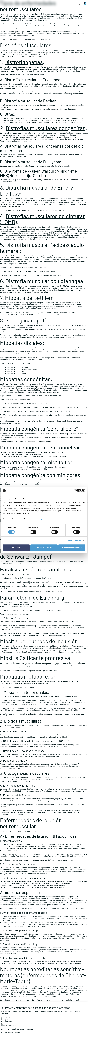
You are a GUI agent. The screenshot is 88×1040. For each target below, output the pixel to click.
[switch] (33, 532)
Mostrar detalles (74, 540)
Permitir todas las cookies (72, 548)
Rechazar (16, 548)
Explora (4, 1019)
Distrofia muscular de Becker (30, 100)
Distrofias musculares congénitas (45, 128)
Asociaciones (6, 1021)
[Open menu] (4, 3)
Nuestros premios (8, 1025)
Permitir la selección (44, 548)
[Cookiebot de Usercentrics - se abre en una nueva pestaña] (75, 490)
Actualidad (5, 1023)
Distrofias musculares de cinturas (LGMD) (42, 219)
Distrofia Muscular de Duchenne (32, 79)
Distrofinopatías (24, 62)
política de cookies (49, 519)
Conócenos (6, 1017)
